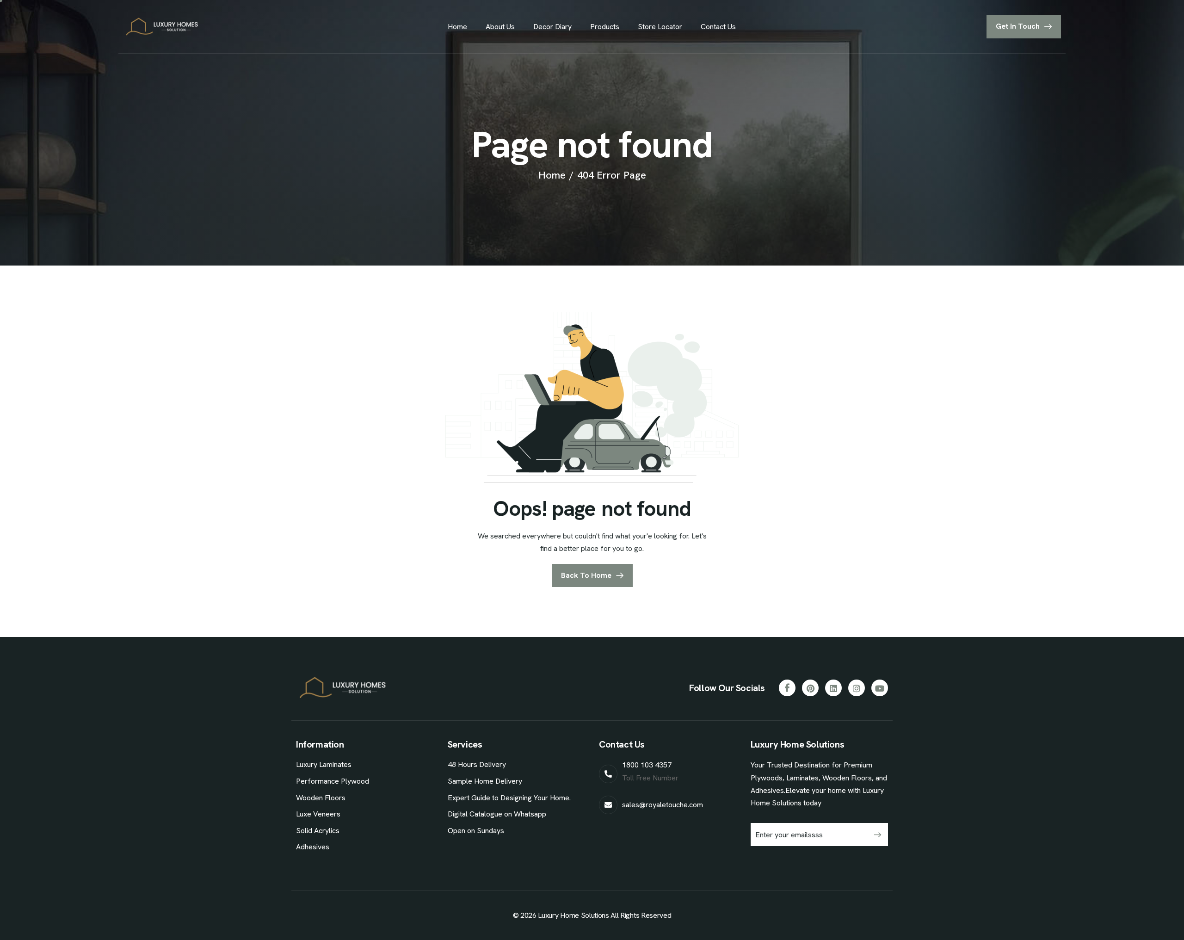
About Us (500, 26)
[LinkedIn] (833, 688)
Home (457, 26)
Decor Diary (552, 26)
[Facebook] (787, 688)
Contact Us (718, 26)
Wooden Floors (320, 798)
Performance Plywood (332, 781)
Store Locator (660, 26)
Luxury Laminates (324, 764)
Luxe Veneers (318, 814)
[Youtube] (879, 688)
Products (604, 26)
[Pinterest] (810, 688)
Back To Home (586, 575)
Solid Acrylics (317, 830)
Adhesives (312, 847)
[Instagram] (856, 688)
